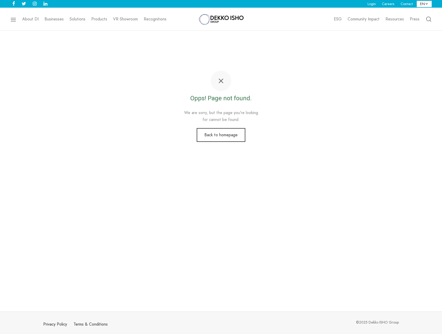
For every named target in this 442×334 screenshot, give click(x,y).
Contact (407, 3)
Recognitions (155, 19)
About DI (30, 19)
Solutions (77, 19)
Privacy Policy (55, 324)
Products (99, 19)
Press (414, 19)
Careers (388, 3)
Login (372, 3)
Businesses (54, 19)
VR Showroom (125, 19)
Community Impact (364, 19)
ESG (338, 19)
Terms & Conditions (91, 324)
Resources (394, 19)
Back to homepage (221, 135)
